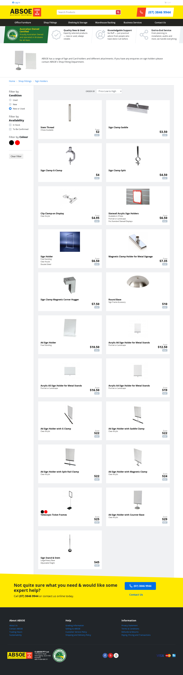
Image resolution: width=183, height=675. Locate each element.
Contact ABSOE (16, 628)
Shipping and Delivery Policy (78, 635)
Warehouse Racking (105, 22)
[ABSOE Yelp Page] (110, 655)
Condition (15, 95)
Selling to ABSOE (73, 628)
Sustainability (15, 635)
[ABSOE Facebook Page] (105, 655)
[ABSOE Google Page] (116, 655)
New (15, 104)
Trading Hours (15, 632)
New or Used (19, 108)
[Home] (25, 12)
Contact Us (160, 22)
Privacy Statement (130, 625)
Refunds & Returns (130, 632)
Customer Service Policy (76, 632)
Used (15, 100)
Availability (16, 120)
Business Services (133, 22)
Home (12, 81)
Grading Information (75, 625)
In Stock (16, 124)
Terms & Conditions (130, 628)
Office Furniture (23, 22)
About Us (13, 625)
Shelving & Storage (77, 22)
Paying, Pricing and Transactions (136, 635)
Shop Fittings (50, 22)
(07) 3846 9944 (142, 586)
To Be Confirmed (20, 129)
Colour (23, 137)
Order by (90, 91)
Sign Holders (41, 81)
